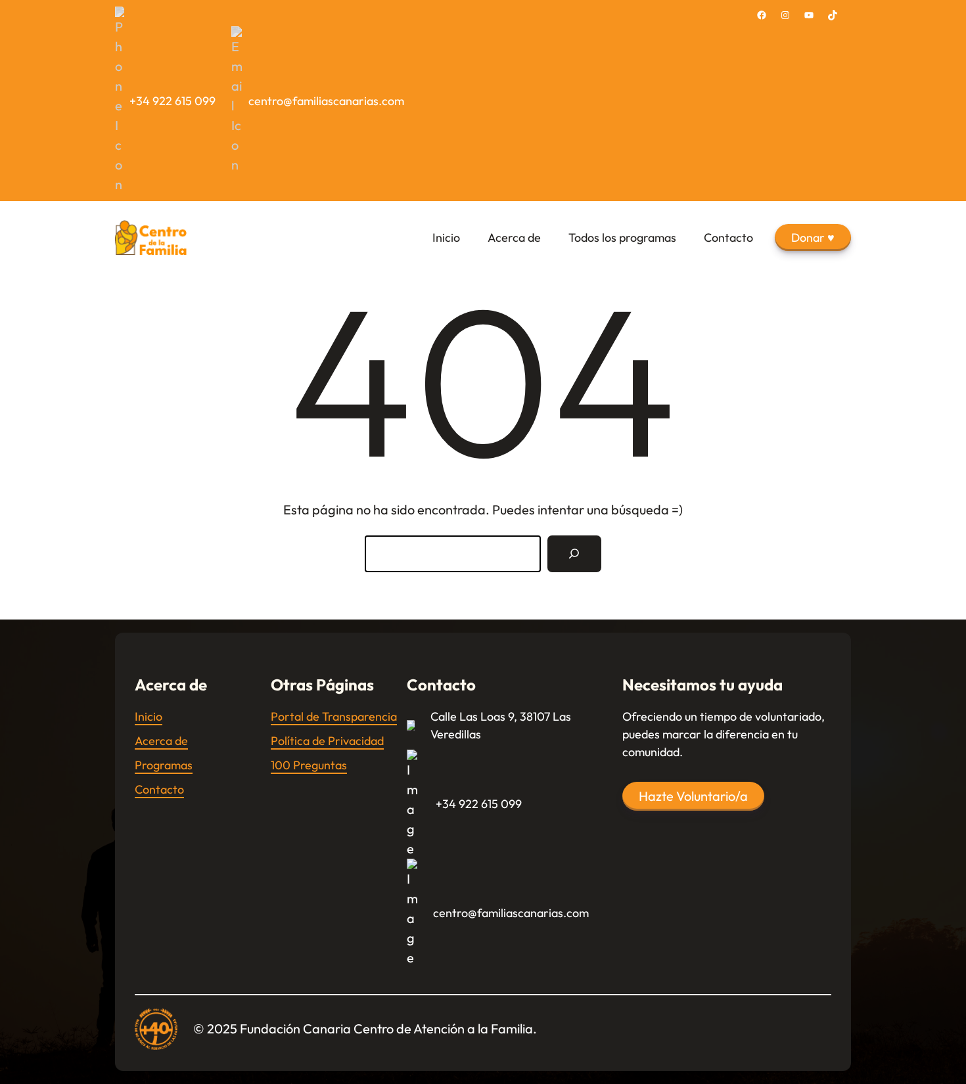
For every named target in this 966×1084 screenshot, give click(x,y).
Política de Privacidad (327, 740)
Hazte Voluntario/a (693, 796)
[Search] (574, 553)
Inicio (148, 716)
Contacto (159, 789)
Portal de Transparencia (334, 716)
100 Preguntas (309, 765)
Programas (164, 765)
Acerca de (161, 740)
